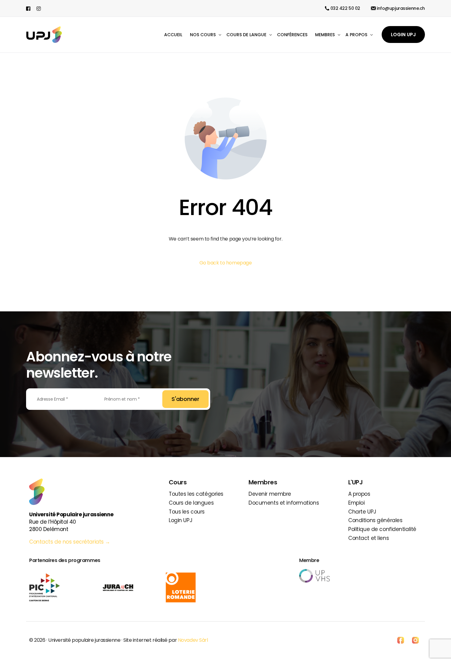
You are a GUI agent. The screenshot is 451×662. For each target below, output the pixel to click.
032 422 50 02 (345, 8)
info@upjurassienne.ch (401, 8)
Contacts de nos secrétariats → (70, 541)
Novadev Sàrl (193, 640)
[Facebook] (29, 8)
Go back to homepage (225, 263)
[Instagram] (38, 8)
